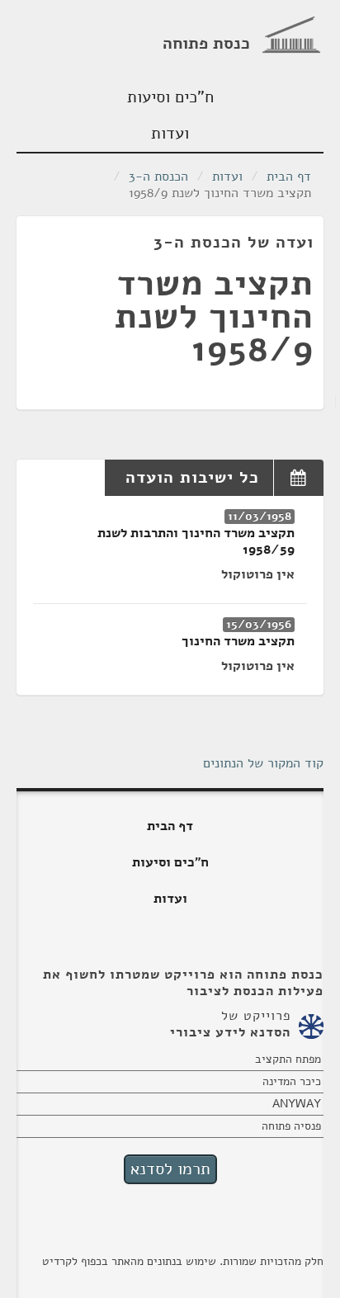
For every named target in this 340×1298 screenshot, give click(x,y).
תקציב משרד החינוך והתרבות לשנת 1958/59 (196, 541)
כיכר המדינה (291, 1081)
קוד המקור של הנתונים (263, 763)
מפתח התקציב (288, 1059)
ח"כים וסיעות (170, 97)
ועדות (170, 133)
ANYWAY (296, 1104)
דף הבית (289, 177)
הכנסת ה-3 (158, 177)
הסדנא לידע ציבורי (230, 1032)
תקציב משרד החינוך (238, 641)
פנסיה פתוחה (291, 1126)
